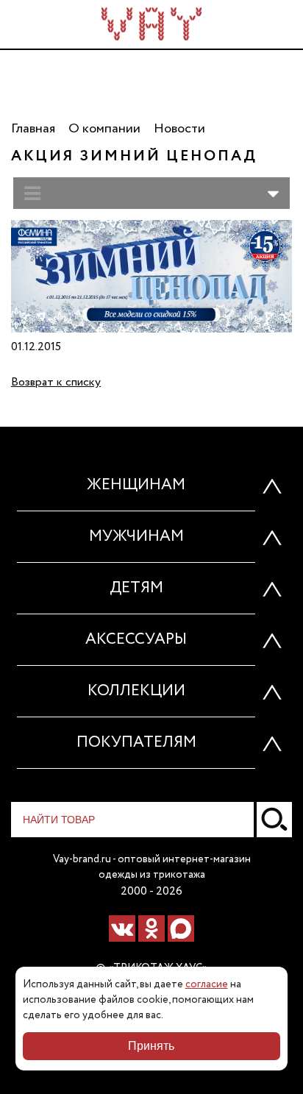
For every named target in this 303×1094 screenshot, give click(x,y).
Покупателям (136, 742)
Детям (136, 588)
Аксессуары (136, 639)
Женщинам (136, 485)
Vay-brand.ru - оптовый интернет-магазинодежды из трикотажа (152, 867)
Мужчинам (136, 536)
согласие (206, 984)
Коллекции (136, 691)
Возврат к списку (56, 382)
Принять (151, 1046)
